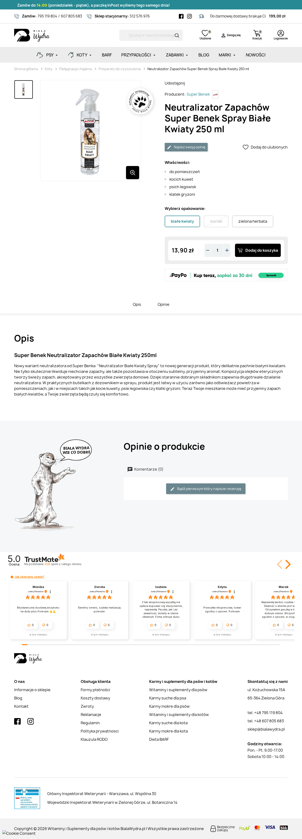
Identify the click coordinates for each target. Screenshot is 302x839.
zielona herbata (252, 221)
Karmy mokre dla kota (168, 731)
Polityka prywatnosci (100, 731)
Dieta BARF (159, 739)
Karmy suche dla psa (167, 698)
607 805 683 (71, 16)
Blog (18, 698)
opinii (62, 564)
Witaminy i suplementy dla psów (178, 689)
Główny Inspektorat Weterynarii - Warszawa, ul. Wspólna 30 (101, 793)
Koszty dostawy (95, 698)
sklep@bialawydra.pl (266, 729)
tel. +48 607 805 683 (265, 721)
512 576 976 (140, 16)
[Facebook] (181, 16)
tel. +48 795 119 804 (265, 712)
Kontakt (21, 706)
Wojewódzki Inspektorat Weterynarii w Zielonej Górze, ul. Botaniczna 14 (112, 802)
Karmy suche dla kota (168, 722)
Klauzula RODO (94, 739)
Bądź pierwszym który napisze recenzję (208, 488)
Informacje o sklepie (32, 689)
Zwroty (87, 706)
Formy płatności (95, 689)
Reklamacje (91, 714)
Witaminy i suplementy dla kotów (179, 714)
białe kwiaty (182, 221)
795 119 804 (47, 16)
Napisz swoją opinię (189, 147)
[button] (287, 564)
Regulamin (90, 722)
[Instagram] (189, 16)
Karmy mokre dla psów (169, 706)
